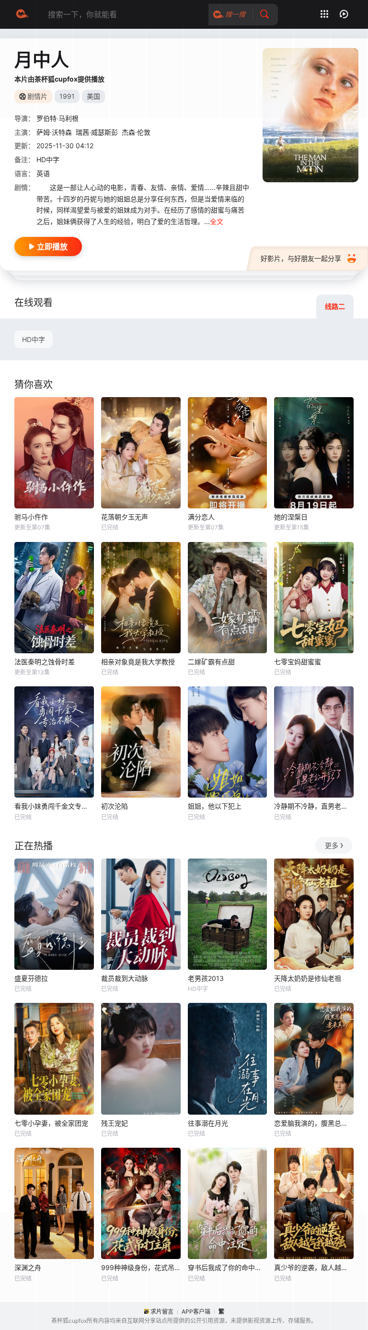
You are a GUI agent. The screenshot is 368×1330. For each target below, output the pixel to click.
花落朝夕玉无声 (124, 517)
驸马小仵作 (31, 517)
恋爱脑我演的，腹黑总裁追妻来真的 (314, 1123)
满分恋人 (201, 517)
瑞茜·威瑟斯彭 (97, 132)
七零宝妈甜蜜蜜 (297, 662)
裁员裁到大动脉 (124, 978)
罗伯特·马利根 (57, 118)
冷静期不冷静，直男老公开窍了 (314, 806)
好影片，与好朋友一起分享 (301, 258)
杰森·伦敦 (136, 132)
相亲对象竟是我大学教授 (138, 662)
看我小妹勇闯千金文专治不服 (54, 806)
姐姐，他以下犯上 (215, 806)
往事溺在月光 (208, 1123)
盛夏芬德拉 (31, 978)
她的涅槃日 (291, 517)
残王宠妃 (114, 1123)
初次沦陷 (114, 806)
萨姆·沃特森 (54, 132)
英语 (43, 173)
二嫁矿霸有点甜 (211, 662)
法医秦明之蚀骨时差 (44, 662)
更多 (331, 845)
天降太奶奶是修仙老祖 (307, 978)
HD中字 (33, 339)
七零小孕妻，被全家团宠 (51, 1123)
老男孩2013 (206, 978)
